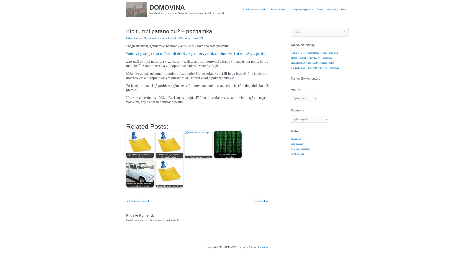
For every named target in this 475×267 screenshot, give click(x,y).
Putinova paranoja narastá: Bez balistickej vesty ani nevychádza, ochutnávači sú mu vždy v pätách (195, 54)
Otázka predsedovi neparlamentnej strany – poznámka (314, 53)
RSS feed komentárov (300, 149)
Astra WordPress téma (258, 247)
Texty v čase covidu (279, 9)
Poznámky (172, 38)
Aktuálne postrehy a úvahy (254, 9)
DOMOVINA (167, 7)
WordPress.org (297, 154)
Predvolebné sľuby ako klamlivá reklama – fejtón (312, 63)
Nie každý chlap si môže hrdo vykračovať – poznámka (315, 68)
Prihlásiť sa (296, 139)
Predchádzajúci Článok (138, 201)
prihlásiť (175, 220)
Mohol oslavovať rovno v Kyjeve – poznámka (311, 58)
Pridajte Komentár (134, 38)
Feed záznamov (297, 144)
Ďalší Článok (261, 201)
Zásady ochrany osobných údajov (332, 9)
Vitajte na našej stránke (303, 9)
